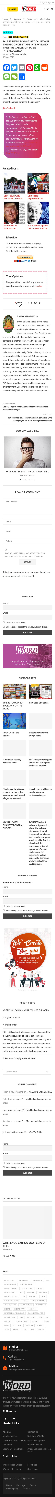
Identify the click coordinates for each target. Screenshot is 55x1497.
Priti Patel (35, 1321)
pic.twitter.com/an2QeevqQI (19, 146)
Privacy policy (12, 1488)
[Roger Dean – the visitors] (14, 721)
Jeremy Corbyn (10, 1305)
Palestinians (43, 1317)
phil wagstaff (9, 1132)
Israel (15, 37)
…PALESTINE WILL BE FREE (39, 1092)
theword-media (19, 54)
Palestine (24, 37)
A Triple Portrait (10, 1025)
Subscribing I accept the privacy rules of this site (27, 627)
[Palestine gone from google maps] (40, 721)
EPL (24, 1296)
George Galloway (11, 1301)
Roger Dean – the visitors (11, 734)
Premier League (22, 1321)
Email (5, 613)
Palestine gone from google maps (38, 734)
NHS (21, 1317)
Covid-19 (30, 1292)
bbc (10, 37)
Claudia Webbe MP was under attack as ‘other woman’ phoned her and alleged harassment (14, 794)
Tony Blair (29, 1325)
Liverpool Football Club (14, 1313)
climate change (10, 1288)
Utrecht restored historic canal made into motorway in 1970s (40, 792)
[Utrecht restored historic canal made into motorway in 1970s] (40, 778)
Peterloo (8, 1321)
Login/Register (47, 2)
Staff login (33, 1469)
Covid (21, 1292)
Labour (7, 1309)
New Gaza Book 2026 (39, 702)
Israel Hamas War (38, 1301)
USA (25, 1329)
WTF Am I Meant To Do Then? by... (27, 471)
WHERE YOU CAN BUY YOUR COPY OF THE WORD (13, 705)
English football (11, 1296)
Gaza (43, 1296)
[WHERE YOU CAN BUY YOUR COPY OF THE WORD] (14, 691)
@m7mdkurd (9, 108)
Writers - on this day (12, 1469)
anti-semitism (9, 1280)
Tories (39, 1325)
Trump (6, 1329)
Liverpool (32, 1309)
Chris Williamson (27, 1284)
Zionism (41, 1329)
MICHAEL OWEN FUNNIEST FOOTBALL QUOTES (13, 825)
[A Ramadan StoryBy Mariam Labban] (14, 748)
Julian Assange (26, 1305)
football (33, 1296)
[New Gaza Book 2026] (40, 691)
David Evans (42, 1292)
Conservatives (26, 1288)
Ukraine (16, 1329)
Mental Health (10, 1317)
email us (38, 286)
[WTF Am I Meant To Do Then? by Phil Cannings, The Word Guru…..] (27, 452)
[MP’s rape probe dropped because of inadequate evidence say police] (40, 748)
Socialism (17, 1325)
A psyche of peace (11, 1017)
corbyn (39, 1288)
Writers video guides (12, 1465)
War (32, 1329)
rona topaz (8, 1110)
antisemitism (37, 1280)
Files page (32, 1465)
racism (46, 1321)
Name (5, 603)
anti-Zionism (23, 1280)
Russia (6, 1325)
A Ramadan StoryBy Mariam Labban (12, 761)
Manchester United (35, 1313)
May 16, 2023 (12, 153)
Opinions (17, 19)
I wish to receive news (15, 623)
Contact (26, 1488)
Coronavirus (9, 1292)
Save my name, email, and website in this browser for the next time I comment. (25, 554)
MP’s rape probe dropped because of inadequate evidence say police (40, 762)
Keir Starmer (41, 1305)
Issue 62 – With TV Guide (30, 1132)
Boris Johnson (10, 1284)
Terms (33, 1485)
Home (5, 19)
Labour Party (19, 1309)
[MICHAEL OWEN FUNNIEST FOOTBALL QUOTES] (14, 811)
